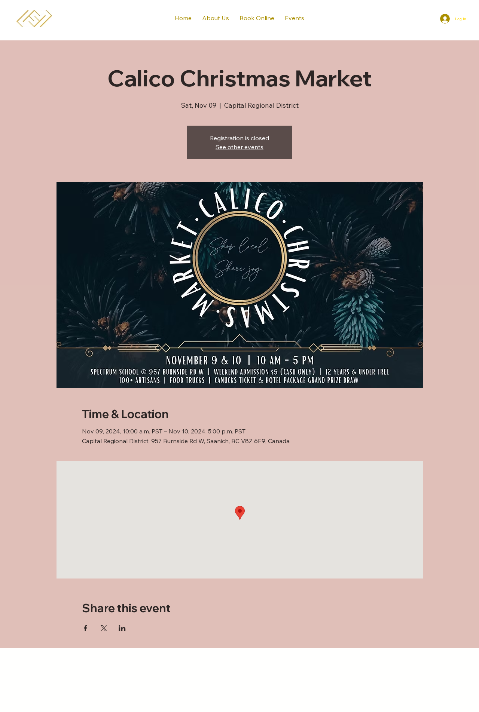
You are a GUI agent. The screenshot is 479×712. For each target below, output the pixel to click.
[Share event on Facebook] (85, 628)
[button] (257, 17)
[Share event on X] (103, 628)
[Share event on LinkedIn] (122, 628)
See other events (239, 147)
